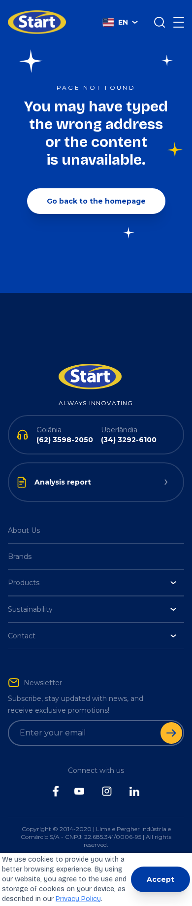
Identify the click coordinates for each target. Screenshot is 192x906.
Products (23, 582)
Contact (21, 635)
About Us (24, 530)
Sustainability (30, 609)
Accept (160, 879)
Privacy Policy (78, 899)
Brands (20, 556)
